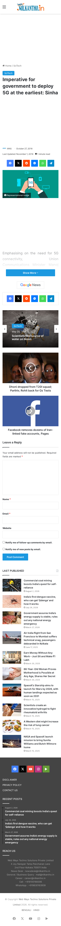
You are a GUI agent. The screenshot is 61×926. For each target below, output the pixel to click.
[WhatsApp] (42, 163)
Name (7, 499)
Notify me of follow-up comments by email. (28, 542)
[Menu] (4, 8)
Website (7, 528)
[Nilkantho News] (30, 6)
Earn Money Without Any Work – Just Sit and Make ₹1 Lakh (39, 656)
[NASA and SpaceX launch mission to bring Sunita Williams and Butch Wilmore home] (12, 741)
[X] (18, 163)
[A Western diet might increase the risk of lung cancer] (12, 726)
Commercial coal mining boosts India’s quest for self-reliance (40, 584)
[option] (30, 329)
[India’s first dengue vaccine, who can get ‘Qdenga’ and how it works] (12, 601)
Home (8, 65)
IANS (9, 148)
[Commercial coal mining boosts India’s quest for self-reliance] (12, 585)
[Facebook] (10, 163)
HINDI (36, 910)
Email (6, 513)
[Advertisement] (30, 38)
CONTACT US (10, 790)
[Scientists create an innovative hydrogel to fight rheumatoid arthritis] (12, 710)
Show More (30, 272)
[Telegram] (50, 163)
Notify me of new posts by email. (23, 549)
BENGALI (26, 910)
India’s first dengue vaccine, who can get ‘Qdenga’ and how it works (40, 600)
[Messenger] (34, 163)
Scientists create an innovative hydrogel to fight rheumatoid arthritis (40, 709)
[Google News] (30, 285)
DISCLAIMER (10, 779)
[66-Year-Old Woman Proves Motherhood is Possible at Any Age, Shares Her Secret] (12, 673)
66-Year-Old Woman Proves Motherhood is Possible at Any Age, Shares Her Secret (40, 673)
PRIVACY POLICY (12, 785)
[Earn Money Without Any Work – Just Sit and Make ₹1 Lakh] (12, 657)
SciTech (17, 65)
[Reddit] (26, 163)
